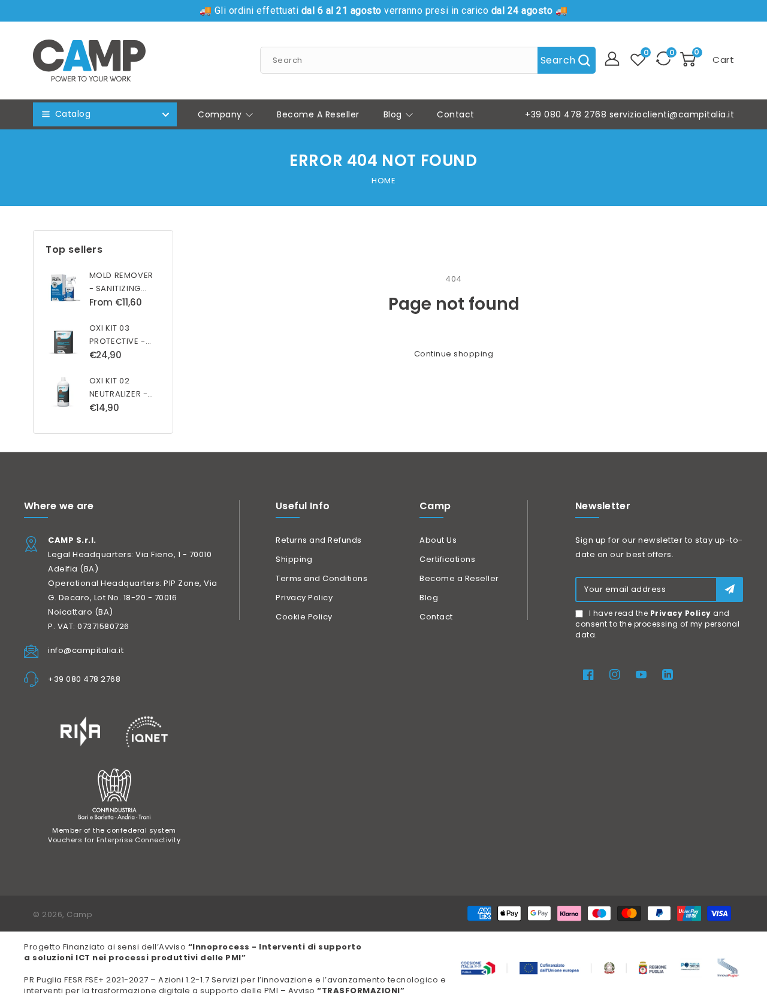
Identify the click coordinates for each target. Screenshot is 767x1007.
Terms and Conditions (321, 578)
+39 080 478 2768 (565, 114)
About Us (438, 540)
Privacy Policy (304, 597)
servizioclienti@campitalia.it (672, 114)
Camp (79, 914)
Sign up (729, 589)
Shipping (294, 559)
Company (221, 114)
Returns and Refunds (319, 540)
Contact (436, 616)
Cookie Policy (304, 616)
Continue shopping (454, 353)
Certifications (447, 559)
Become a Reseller (459, 578)
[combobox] (428, 60)
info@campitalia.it (85, 650)
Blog (394, 114)
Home (383, 180)
